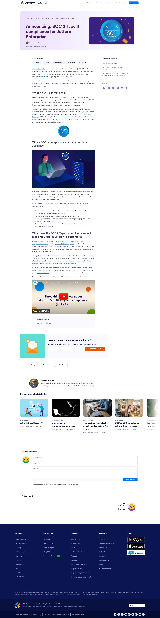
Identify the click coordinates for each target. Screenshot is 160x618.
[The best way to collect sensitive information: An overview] (97, 408)
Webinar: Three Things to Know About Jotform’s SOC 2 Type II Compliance (66, 283)
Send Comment (130, 479)
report (76, 71)
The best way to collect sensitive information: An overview (95, 425)
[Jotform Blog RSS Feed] (126, 88)
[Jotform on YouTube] (140, 614)
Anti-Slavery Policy (78, 615)
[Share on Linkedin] (113, 88)
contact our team (43, 273)
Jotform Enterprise (38, 69)
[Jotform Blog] (129, 614)
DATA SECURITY (25, 420)
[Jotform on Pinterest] (136, 614)
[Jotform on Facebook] (115, 614)
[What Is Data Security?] (34, 408)
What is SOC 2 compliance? (110, 63)
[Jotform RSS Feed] (132, 614)
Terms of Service (71, 484)
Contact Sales (134, 3)
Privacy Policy (61, 484)
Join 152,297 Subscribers (94, 349)
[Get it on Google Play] (136, 539)
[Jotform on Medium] (125, 614)
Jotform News (61, 365)
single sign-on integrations (67, 263)
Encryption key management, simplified (63, 424)
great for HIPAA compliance (64, 244)
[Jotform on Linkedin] (122, 614)
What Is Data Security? (31, 422)
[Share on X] (104, 88)
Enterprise (42, 3)
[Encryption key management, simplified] (66, 408)
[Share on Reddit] (117, 88)
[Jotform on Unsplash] (143, 614)
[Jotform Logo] (28, 2)
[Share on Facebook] (109, 88)
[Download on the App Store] (136, 546)
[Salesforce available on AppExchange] (136, 552)
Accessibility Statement (61, 615)
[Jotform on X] (118, 614)
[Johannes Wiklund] (27, 42)
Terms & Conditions (22, 615)
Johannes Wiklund (36, 43)
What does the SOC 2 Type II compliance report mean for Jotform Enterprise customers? (116, 74)
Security (47, 615)
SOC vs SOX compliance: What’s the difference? (127, 424)
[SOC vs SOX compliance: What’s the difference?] (129, 408)
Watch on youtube (41, 311)
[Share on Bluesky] (122, 88)
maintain (44, 77)
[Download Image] (67, 134)
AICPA (63, 119)
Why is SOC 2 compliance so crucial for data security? (115, 68)
